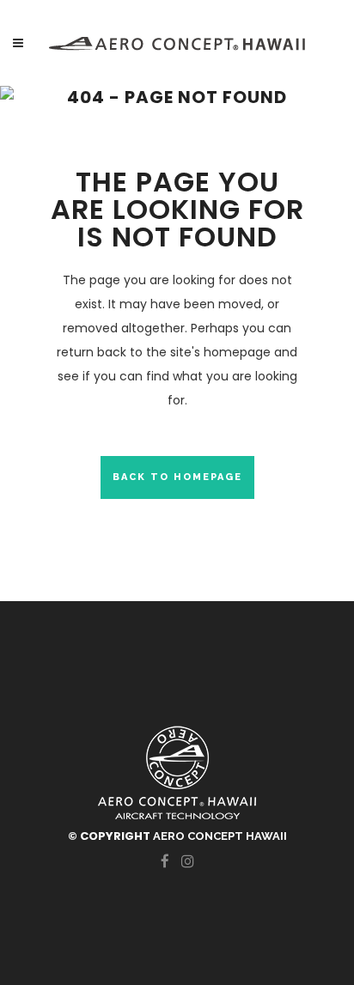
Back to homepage (177, 477)
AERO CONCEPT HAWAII (220, 836)
